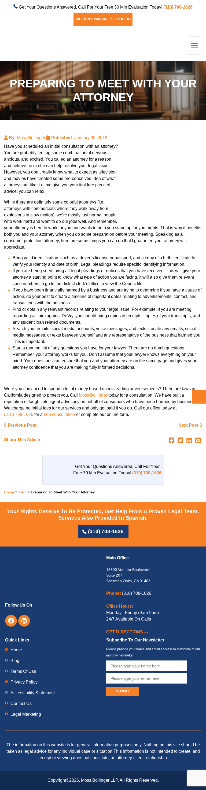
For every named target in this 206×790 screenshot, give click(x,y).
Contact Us (21, 703)
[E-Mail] (198, 440)
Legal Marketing (25, 714)
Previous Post (21, 425)
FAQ (22, 492)
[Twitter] (180, 440)
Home (9, 492)
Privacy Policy (24, 682)
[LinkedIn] (189, 440)
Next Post (188, 425)
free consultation (59, 414)
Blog (14, 660)
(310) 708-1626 (18, 414)
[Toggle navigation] (194, 45)
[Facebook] (171, 440)
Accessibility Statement (32, 693)
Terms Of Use (23, 671)
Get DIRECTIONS (125, 632)
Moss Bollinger (93, 395)
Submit (122, 691)
